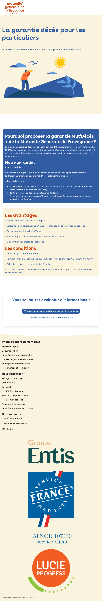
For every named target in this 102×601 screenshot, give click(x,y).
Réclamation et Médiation (15, 368)
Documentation (10, 351)
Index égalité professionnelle (17, 355)
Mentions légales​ (11, 346)
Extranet (6, 387)
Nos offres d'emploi (12, 418)
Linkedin (8, 429)
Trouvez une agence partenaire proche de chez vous (51, 311)
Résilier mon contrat (12, 399)
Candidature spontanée (14, 423)
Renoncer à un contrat (13, 404)
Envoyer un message (12, 378)
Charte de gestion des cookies (17, 359)
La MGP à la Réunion (12, 391)
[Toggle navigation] (94, 8)
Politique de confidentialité (16, 363)
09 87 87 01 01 (9, 382)
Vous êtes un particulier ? (15, 395)
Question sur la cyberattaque (17, 408)
